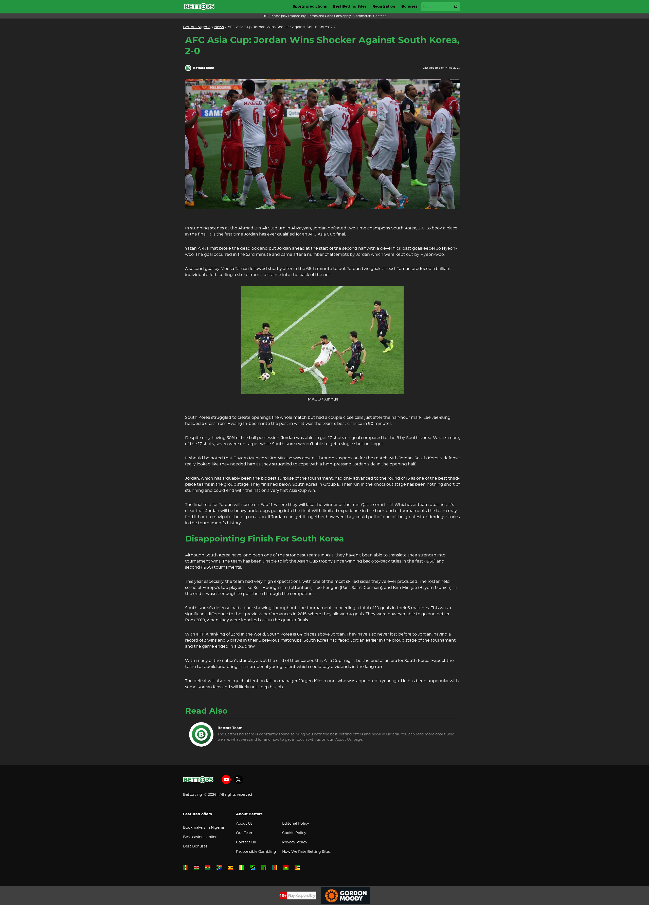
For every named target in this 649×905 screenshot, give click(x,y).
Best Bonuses (195, 846)
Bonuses (409, 6)
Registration (383, 6)
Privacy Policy (294, 842)
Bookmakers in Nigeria (203, 827)
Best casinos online (200, 837)
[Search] (456, 7)
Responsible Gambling (256, 852)
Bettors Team (203, 67)
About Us (244, 823)
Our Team (245, 833)
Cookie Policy (294, 833)
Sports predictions (310, 6)
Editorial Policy (295, 823)
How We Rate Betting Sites (306, 852)
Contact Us (246, 842)
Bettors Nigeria (196, 27)
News (219, 27)
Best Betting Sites (349, 6)
